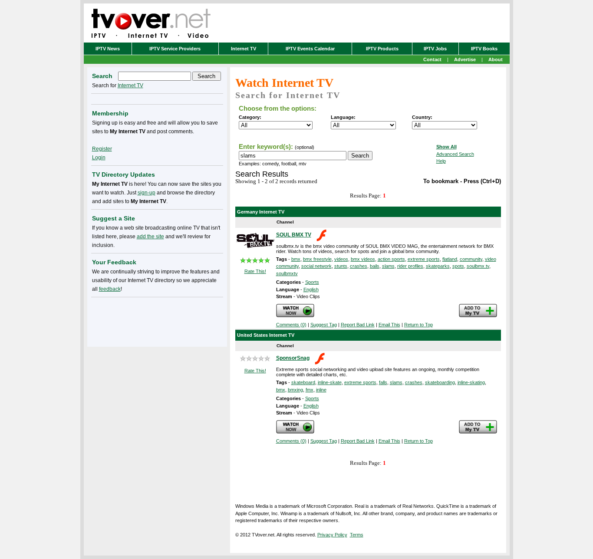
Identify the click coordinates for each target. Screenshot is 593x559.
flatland (449, 259)
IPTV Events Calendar (310, 48)
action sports (391, 259)
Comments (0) (291, 324)
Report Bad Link (358, 324)
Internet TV (243, 48)
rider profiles (410, 266)
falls (383, 382)
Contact (432, 59)
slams (388, 266)
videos (341, 259)
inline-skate (330, 382)
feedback (110, 289)
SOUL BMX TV (293, 235)
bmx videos (363, 259)
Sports (312, 282)
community (471, 259)
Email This (389, 324)
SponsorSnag (293, 358)
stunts (340, 266)
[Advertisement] (157, 320)
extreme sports (424, 259)
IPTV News (108, 48)
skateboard (303, 382)
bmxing (295, 389)
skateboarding (440, 382)
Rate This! (255, 271)
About (495, 59)
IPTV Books (484, 48)
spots (458, 266)
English (311, 289)
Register (102, 149)
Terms (356, 534)
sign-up (146, 193)
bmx (295, 259)
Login (98, 158)
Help (441, 161)
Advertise (465, 59)
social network (316, 266)
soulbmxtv (287, 273)
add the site (150, 236)
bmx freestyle (317, 259)
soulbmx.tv (478, 266)
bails (374, 266)
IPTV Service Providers (175, 48)
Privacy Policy (332, 534)
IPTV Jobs (435, 48)
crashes (358, 266)
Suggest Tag (323, 324)
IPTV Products (382, 48)
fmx (309, 389)
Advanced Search (455, 154)
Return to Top (418, 324)
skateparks (438, 266)
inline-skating (471, 382)
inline (321, 389)
